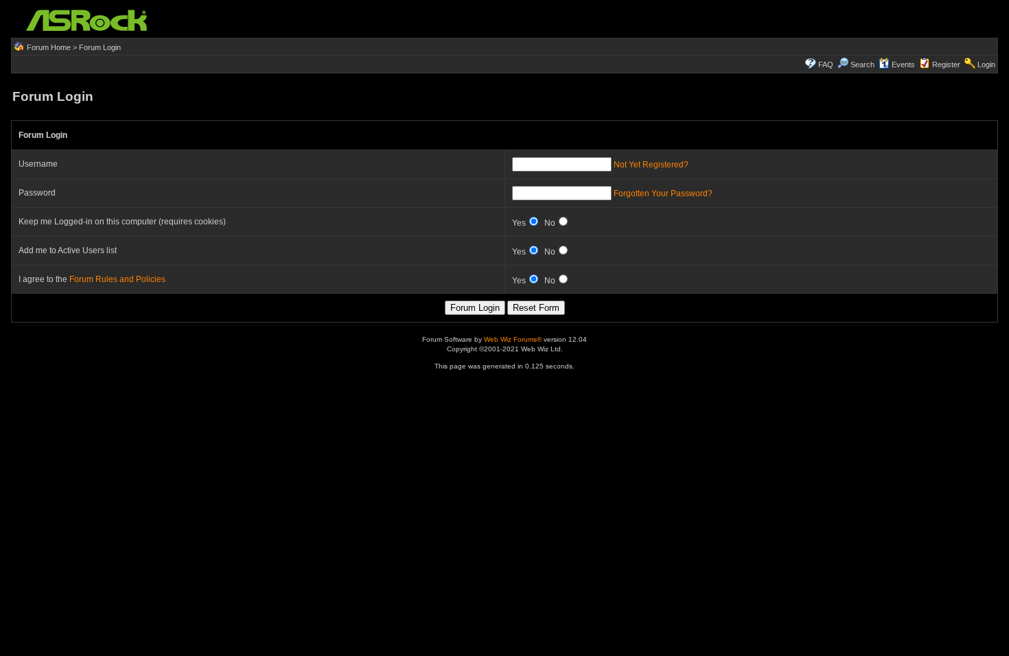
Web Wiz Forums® (513, 339)
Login (986, 64)
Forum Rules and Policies (117, 279)
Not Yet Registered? (651, 164)
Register (946, 64)
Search (862, 64)
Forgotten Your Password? (663, 193)
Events (903, 64)
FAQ (825, 64)
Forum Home (49, 47)
